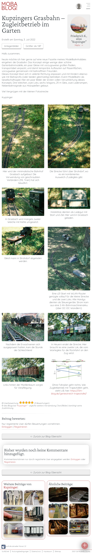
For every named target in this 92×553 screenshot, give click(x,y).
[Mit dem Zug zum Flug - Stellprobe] (78, 494)
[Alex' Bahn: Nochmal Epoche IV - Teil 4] (58, 527)
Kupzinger (22, 405)
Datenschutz (36, 551)
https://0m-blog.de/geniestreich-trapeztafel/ (69, 392)
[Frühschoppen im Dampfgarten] (78, 511)
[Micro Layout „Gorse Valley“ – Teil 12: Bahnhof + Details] (33, 497)
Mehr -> (79, 45)
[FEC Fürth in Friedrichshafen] (78, 527)
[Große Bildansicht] (23, 167)
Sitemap (58, 551)
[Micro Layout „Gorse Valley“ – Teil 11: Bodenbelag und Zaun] (13, 514)
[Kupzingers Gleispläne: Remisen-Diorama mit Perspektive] (13, 530)
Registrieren (20, 426)
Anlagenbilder (11, 46)
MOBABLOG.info (84, 551)
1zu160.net (5, 551)
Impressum (48, 551)
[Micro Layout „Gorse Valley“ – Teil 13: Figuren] (13, 497)
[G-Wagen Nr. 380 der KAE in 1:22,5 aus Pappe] (33, 530)
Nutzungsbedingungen (20, 551)
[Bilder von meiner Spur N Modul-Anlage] (58, 494)
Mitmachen (84, 545)
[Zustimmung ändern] (3, 547)
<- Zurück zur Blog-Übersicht (46, 436)
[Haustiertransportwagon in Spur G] (33, 514)
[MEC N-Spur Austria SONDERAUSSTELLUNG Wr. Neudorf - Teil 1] (58, 511)
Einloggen (7, 426)
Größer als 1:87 (33, 46)
